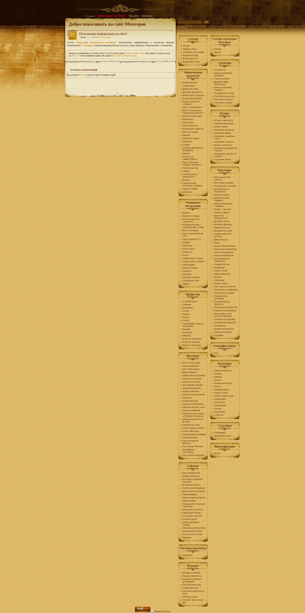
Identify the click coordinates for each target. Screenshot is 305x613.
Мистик (218, 277)
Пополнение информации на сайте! (103, 34)
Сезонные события (192, 516)
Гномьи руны (189, 86)
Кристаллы (188, 122)
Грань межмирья (191, 366)
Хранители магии (223, 332)
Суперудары (189, 264)
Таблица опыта (190, 597)
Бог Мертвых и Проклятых (221, 190)
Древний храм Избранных (221, 83)
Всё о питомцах (190, 230)
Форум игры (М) (190, 55)
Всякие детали (190, 82)
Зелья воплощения (192, 98)
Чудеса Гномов (190, 189)
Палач (186, 317)
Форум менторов (222, 436)
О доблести (220, 70)
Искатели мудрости (224, 252)
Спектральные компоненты (190, 175)
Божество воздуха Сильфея (223, 204)
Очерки (186, 153)
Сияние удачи (190, 519)
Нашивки (187, 141)
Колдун (186, 314)
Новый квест (220, 399)
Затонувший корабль (193, 385)
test (216, 353)
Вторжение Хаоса (192, 485)
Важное (218, 377)
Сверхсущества (190, 168)
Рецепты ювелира (192, 345)
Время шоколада (191, 476)
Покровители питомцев (221, 297)
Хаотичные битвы (223, 102)
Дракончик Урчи (190, 89)
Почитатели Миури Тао (226, 307)
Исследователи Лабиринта (222, 259)
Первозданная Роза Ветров (193, 420)
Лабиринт (187, 397)
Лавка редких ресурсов (194, 497)
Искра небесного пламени (191, 102)
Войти (82, 75)
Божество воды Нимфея (222, 199)
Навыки (186, 242)
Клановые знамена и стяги (224, 137)
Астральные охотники (225, 186)
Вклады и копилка (191, 573)
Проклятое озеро (191, 425)
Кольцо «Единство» (192, 116)
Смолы (186, 171)
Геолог (186, 311)
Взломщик (188, 307)
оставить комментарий (125, 56)
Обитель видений (191, 410)
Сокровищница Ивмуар (194, 434)
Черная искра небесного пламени (192, 184)
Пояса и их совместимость (190, 157)
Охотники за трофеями (226, 290)
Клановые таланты (224, 142)
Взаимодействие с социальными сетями (193, 226)
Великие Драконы (223, 224)
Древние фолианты (192, 92)
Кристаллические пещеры (223, 88)
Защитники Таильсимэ (225, 249)
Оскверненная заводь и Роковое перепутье (193, 414)
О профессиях (190, 301)
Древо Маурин (190, 372)
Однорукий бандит (192, 513)
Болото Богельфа (191, 363)
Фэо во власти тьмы (192, 534)
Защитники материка (224, 246)
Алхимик (187, 304)
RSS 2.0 (76, 56)
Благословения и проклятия (191, 220)
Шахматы (187, 192)
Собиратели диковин (224, 319)
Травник (186, 329)
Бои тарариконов (191, 473)
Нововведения (221, 389)
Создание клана (222, 159)
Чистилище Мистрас (193, 446)
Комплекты (188, 119)
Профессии (220, 405)
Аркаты (186, 213)
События (218, 415)
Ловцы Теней (220, 270)
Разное (218, 408)
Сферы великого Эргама (191, 523)
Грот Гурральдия (191, 369)
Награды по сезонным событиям (194, 505)
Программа (220, 432)
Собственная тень (192, 585)
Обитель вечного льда (194, 407)
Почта (186, 255)
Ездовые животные (192, 576)
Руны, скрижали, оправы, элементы (192, 163)
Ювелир (187, 335)
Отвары (186, 144)
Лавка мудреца (190, 494)
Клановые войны (222, 133)
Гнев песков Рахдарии (194, 488)
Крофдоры (219, 267)
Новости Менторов (102, 37)
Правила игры (190, 49)
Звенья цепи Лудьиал (193, 95)
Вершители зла (222, 227)
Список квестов (190, 588)
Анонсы (218, 373)
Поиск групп (189, 249)
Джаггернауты (221, 239)
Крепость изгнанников (194, 394)
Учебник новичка (191, 277)
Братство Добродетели (221, 216)
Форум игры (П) (190, 58)
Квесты (218, 386)
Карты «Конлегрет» (192, 107)
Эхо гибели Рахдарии (193, 455)
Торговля (187, 274)
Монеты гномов (190, 132)
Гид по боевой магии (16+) (193, 234)
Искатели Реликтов (224, 255)
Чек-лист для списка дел (193, 601)
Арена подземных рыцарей (223, 74)
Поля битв (219, 402)
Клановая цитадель (224, 130)
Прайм (134, 16)
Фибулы (186, 180)
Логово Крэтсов (190, 401)
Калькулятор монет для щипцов (192, 580)
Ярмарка (187, 537)
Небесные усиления (193, 509)
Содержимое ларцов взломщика (193, 324)
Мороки (186, 135)
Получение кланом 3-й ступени (225, 155)
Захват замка (221, 126)
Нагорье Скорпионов (193, 404)
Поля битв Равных (223, 99)
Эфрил (186, 284)
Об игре (186, 46)
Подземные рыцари (224, 293)
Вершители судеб (223, 231)
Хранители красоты (224, 329)
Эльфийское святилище (189, 450)
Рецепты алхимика (192, 339)
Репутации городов (224, 183)
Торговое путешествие (194, 528)
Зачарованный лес (192, 388)
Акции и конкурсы (223, 370)
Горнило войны (222, 78)
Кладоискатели (222, 264)
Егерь (217, 243)
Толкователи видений (225, 322)
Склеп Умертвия (191, 431)
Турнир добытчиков (192, 531)
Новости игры (221, 393)
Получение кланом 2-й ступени (225, 149)
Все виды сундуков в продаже (193, 480)
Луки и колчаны (190, 125)
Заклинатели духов (224, 123)
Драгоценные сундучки (194, 491)
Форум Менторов (191, 62)
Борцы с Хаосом (222, 209)
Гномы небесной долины (222, 235)
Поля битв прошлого (224, 96)
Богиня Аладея (221, 195)
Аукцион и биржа (191, 216)
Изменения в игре (223, 383)
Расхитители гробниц (225, 310)
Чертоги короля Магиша (190, 442)
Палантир (188, 245)
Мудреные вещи (191, 138)
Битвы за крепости (223, 120)
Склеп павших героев (193, 428)
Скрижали (188, 555)
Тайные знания (190, 268)
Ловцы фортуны (222, 274)
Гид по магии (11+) (192, 239)
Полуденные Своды (224, 93)
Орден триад (220, 283)
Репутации (219, 412)
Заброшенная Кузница (194, 375)
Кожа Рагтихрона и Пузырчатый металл (193, 111)
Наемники (219, 280)
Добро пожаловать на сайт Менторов (107, 23)
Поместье (187, 252)
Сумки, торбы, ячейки (193, 261)
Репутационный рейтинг (222, 178)
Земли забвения (191, 391)
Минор (147, 16)
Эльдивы (218, 335)
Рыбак (186, 320)
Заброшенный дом (192, 378)
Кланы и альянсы (223, 145)
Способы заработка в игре (193, 592)
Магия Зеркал (189, 501)
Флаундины (220, 325)
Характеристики (191, 280)
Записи (218, 380)
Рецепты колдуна (191, 342)
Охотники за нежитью (225, 286)
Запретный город (191, 382)
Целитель (187, 332)
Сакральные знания (193, 258)
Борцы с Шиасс (222, 212)
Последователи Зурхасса (222, 303)
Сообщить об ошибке (193, 52)
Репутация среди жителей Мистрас (223, 314)
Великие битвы (221, 221)
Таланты (187, 271)
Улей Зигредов (190, 437)
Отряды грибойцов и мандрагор (193, 149)
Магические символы (193, 129)
